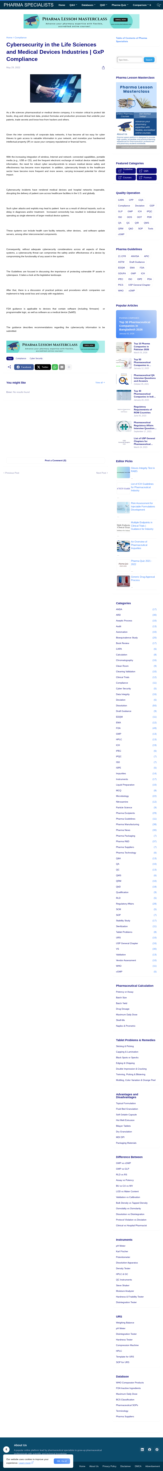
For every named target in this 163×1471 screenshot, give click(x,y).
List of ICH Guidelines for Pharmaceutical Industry (142, 487)
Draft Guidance (137, 262)
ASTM (121, 262)
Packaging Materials (126, 1143)
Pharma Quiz (119, 5)
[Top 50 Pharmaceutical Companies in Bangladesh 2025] (124, 363)
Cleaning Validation (136, 671)
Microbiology (136, 796)
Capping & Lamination (127, 1051)
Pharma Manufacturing (136, 824)
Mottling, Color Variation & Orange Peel (136, 1080)
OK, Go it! (62, 1461)
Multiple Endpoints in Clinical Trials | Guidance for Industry (142, 525)
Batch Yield (121, 1003)
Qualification (136, 892)
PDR (149, 217)
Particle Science (136, 807)
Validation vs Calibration (128, 1197)
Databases (87, 5)
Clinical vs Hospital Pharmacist (131, 1225)
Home (62, 5)
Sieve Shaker (122, 1285)
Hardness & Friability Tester (130, 1296)
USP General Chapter (139, 285)
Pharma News (136, 830)
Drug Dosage (122, 1009)
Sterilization (136, 926)
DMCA (138, 1466)
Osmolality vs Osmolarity (128, 1208)
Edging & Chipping (125, 1063)
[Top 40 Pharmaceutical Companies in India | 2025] (124, 394)
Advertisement (152, 1466)
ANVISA (135, 256)
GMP (130, 211)
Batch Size (121, 997)
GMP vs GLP (122, 1169)
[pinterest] (157, 1449)
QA (119, 223)
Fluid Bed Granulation (127, 1109)
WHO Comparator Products (130, 1382)
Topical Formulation (126, 1103)
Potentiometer (123, 1257)
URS (136, 937)
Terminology (122, 1411)
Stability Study (136, 920)
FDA (142, 267)
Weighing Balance (125, 1322)
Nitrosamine (136, 801)
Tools (150, 228)
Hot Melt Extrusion (125, 1120)
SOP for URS (122, 1362)
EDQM (121, 267)
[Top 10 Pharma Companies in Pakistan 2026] (124, 347)
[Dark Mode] (151, 5)
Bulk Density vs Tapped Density (132, 1203)
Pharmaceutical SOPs (127, 1405)
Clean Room (136, 666)
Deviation (140, 205)
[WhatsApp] (55, 367)
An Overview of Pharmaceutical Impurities (139, 544)
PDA (149, 279)
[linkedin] (142, 1449)
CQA (140, 200)
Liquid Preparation (136, 784)
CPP (131, 200)
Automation (136, 632)
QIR (137, 223)
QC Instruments (124, 1279)
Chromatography (136, 660)
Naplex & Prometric (125, 1026)
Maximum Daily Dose (126, 1014)
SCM (136, 909)
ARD (136, 615)
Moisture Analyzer (125, 1291)
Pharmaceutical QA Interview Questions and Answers (145, 378)
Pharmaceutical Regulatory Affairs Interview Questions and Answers (145, 425)
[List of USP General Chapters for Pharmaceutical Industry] (124, 442)
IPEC (120, 279)
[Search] (157, 5)
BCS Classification (125, 1399)
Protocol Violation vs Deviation (131, 1219)
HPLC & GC (122, 1274)
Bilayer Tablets (123, 1126)
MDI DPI (120, 1137)
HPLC (136, 739)
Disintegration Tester (126, 1302)
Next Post (101, 473)
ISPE (139, 279)
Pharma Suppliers (136, 847)
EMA (132, 267)
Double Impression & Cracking (131, 1069)
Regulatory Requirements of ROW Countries (143, 409)
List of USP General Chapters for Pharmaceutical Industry (144, 441)
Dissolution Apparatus (127, 1262)
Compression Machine (127, 1345)
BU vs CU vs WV (124, 1186)
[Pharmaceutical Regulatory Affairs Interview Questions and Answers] (124, 426)
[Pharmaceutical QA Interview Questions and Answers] (124, 379)
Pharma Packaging (136, 836)
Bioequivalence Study (136, 637)
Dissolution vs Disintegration (130, 1214)
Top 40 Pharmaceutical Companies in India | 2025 (145, 394)
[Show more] (69, 367)
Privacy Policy (109, 1466)
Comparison (140, 5)
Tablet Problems (136, 932)
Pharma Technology (136, 852)
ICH (140, 211)
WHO (121, 290)
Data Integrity (136, 694)
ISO (120, 217)
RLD (136, 898)
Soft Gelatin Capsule (126, 1114)
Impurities (136, 773)
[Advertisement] (55, 427)
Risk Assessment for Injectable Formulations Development (143, 506)
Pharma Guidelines (136, 818)
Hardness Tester (124, 1339)
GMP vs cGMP (123, 1163)
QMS (146, 223)
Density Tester (123, 1268)
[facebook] (149, 1449)
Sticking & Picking (125, 1046)
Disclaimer (125, 1466)
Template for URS (125, 1356)
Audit (136, 626)
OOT (139, 217)
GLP (120, 211)
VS (136, 949)
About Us (94, 1466)
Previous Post (12, 473)
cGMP (121, 234)
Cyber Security (36, 358)
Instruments (136, 779)
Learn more (25, 1463)
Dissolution (136, 705)
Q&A (72, 5)
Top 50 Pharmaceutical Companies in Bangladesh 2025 (143, 362)
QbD (102, 5)
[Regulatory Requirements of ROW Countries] (124, 410)
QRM (120, 228)
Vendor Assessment (136, 960)
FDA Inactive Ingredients (128, 1388)
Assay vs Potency (125, 1180)
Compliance (21, 37)
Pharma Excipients (136, 813)
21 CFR (122, 256)
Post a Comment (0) (55, 460)
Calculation (136, 654)
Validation (136, 954)
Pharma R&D (136, 841)
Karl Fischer (122, 1251)
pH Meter (120, 1246)
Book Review (136, 643)
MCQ (136, 790)
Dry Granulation (124, 1131)
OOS (129, 217)
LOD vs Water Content (127, 1191)
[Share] (102, 67)
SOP (140, 228)
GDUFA (122, 273)
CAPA (121, 200)
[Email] (62, 367)
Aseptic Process (136, 620)
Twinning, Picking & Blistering (130, 1074)
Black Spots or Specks (127, 1057)
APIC (146, 256)
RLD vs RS (121, 1174)
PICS (120, 285)
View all (99, 382)
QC (128, 223)
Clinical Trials (136, 677)
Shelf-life (120, 1020)
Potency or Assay (124, 992)
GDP (152, 205)
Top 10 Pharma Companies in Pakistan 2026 (142, 346)
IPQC (149, 211)
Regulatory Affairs (136, 903)
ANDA (136, 609)
